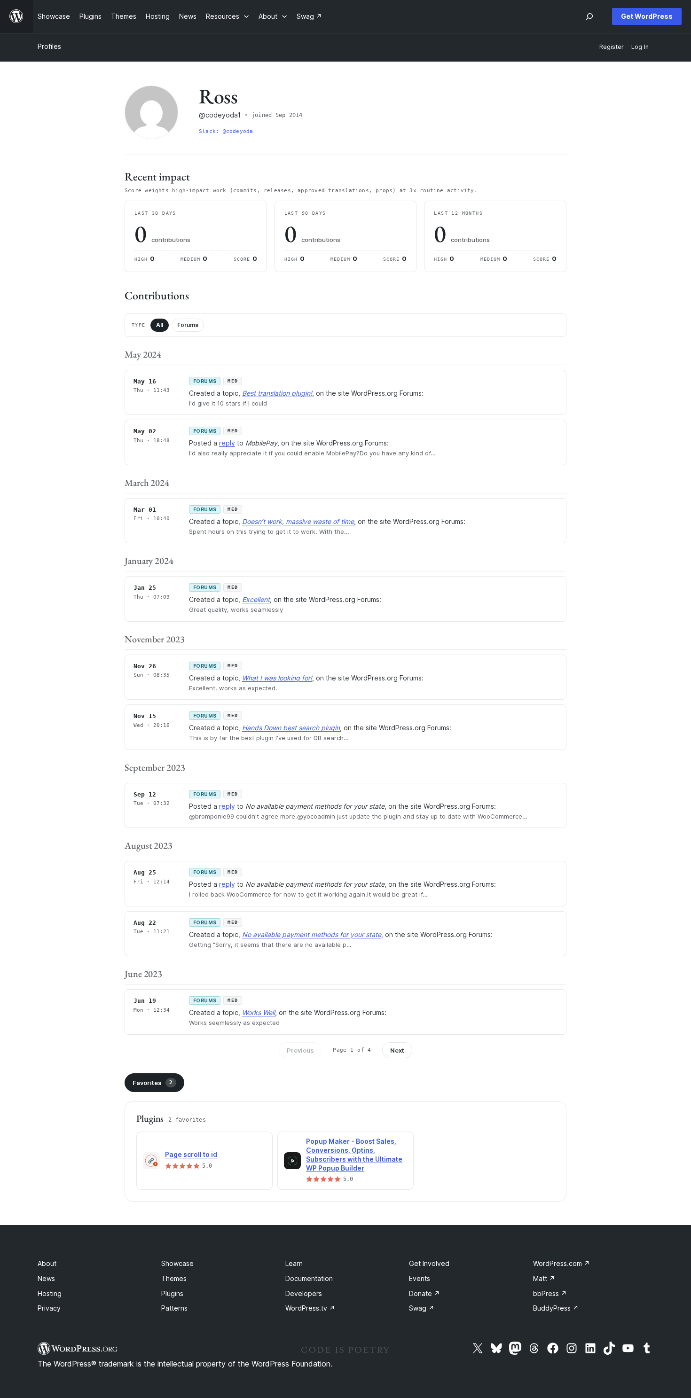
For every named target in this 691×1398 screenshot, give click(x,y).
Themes (174, 1278)
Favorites (153, 1082)
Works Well (258, 1012)
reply (227, 443)
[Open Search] (589, 16)
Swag (421, 1308)
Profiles (49, 46)
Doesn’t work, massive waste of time (298, 521)
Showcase (177, 1263)
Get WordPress (647, 16)
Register (611, 46)
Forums (187, 324)
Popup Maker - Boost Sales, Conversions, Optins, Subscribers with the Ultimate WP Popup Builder (354, 1154)
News (46, 1278)
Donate (424, 1293)
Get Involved (429, 1263)
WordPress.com (561, 1263)
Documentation (309, 1278)
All (159, 324)
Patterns (174, 1308)
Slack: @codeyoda (226, 131)
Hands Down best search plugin (291, 728)
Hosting (50, 1293)
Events (419, 1278)
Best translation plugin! (277, 393)
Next (397, 1050)
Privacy (49, 1308)
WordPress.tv (310, 1308)
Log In (640, 46)
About (47, 1263)
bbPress (550, 1293)
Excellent (256, 599)
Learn (294, 1263)
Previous (300, 1050)
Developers (303, 1293)
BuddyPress (556, 1308)
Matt (544, 1278)
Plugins (172, 1293)
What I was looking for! (277, 678)
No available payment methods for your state (311, 934)
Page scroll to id (191, 1154)
